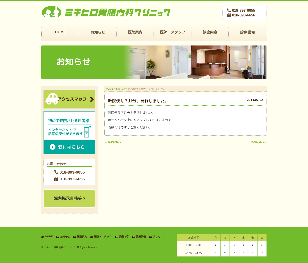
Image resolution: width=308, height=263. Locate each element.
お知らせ (121, 88)
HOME (109, 88)
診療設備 (141, 236)
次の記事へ (259, 142)
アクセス (158, 236)
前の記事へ (112, 142)
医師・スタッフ (103, 236)
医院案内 (82, 236)
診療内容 (124, 236)
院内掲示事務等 (68, 198)
